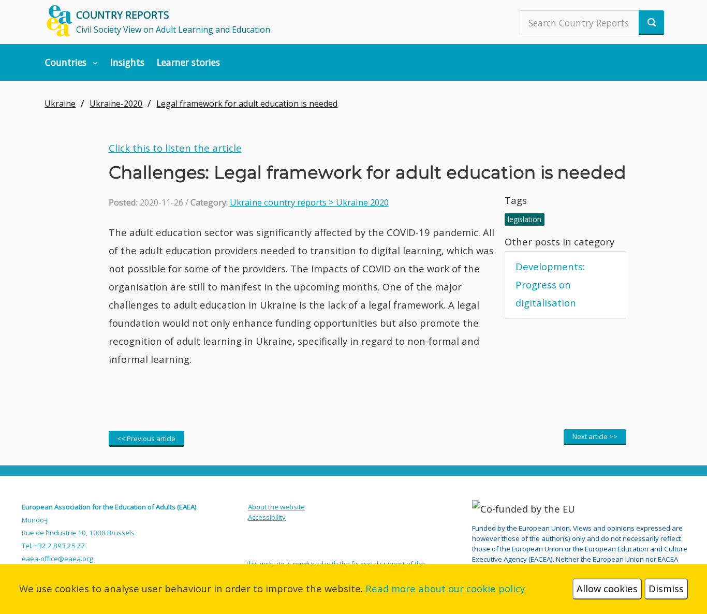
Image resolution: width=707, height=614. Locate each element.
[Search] (651, 22)
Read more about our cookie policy (445, 588)
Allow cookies (607, 588)
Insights (127, 62)
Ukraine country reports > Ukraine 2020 (309, 202)
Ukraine (60, 103)
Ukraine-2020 (116, 103)
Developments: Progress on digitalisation (550, 284)
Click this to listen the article (175, 147)
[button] (71, 62)
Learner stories (188, 62)
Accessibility (267, 517)
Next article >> (594, 436)
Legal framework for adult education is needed (246, 103)
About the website (276, 506)
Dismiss (666, 588)
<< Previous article (146, 438)
